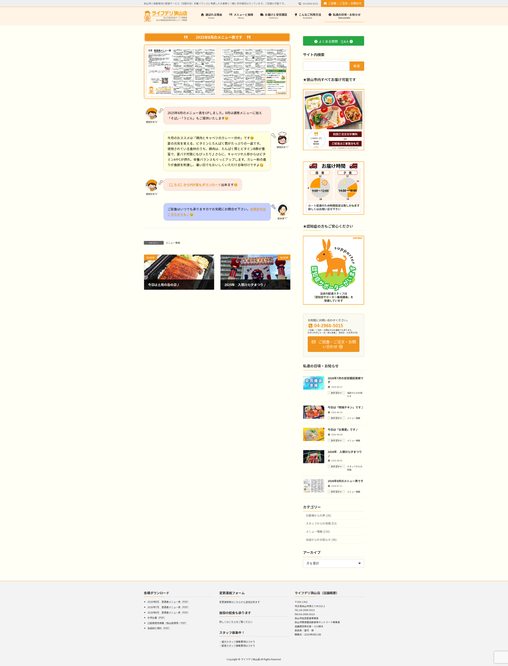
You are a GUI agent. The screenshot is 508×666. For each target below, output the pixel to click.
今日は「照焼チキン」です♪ (346, 407)
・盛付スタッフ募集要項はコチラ (237, 641)
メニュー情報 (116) (318, 531)
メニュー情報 (173, 242)
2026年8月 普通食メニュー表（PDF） (168, 601)
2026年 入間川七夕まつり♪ (345, 454)
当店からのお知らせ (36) (321, 539)
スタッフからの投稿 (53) (321, 523)
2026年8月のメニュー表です (345, 481)
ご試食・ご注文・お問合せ (345, 3)
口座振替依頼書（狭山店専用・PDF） (167, 623)
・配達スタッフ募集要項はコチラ (237, 645)
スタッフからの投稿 (354, 468)
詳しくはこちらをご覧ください (236, 621)
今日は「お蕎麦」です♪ (343, 429)
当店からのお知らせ (354, 394)
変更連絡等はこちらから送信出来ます (239, 601)
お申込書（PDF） (156, 617)
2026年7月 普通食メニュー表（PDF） (168, 607)
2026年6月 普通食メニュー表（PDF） (168, 612)
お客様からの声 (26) (318, 515)
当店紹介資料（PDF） (159, 628)
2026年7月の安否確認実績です (345, 380)
